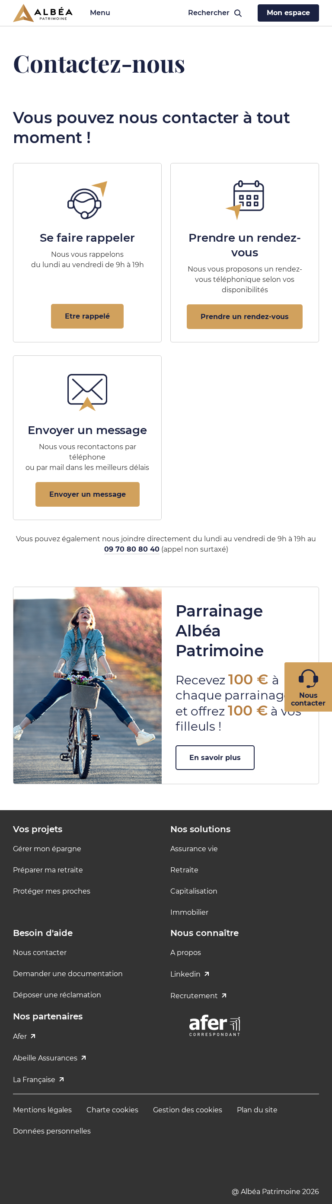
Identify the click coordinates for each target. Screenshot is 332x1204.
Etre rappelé (87, 316)
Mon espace (288, 13)
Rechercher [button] (206, 13)
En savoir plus (215, 758)
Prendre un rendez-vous (245, 317)
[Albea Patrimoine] (43, 13)
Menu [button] (100, 13)
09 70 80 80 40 (132, 549)
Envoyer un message (87, 494)
